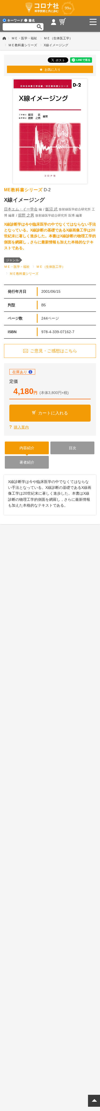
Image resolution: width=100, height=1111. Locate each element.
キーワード (15, 20)
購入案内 (21, 427)
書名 (32, 20)
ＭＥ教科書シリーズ (22, 45)
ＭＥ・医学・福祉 (24, 38)
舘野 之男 (26, 215)
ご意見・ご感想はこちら (53, 351)
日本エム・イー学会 (21, 209)
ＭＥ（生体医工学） (58, 38)
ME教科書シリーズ (23, 190)
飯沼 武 (51, 209)
